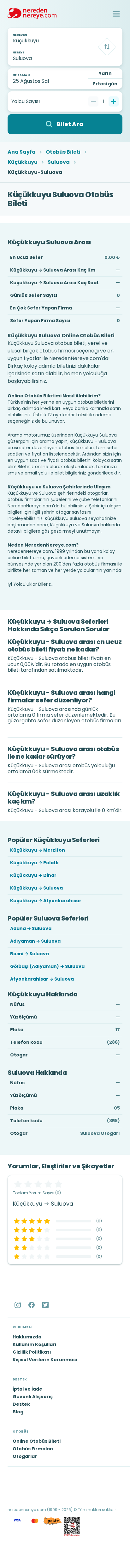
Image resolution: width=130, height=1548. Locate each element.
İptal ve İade (27, 1389)
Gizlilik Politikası (32, 1352)
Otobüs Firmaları (33, 1449)
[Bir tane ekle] (114, 101)
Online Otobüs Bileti (37, 1441)
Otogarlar (25, 1456)
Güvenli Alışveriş (33, 1396)
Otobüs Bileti (63, 152)
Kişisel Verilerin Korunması (45, 1359)
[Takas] (107, 46)
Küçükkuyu (23, 162)
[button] (116, 14)
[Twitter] (46, 1305)
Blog (18, 1412)
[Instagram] (18, 1305)
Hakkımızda (27, 1337)
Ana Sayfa (22, 152)
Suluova (59, 162)
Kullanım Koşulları (34, 1344)
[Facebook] (32, 1305)
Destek (21, 1404)
